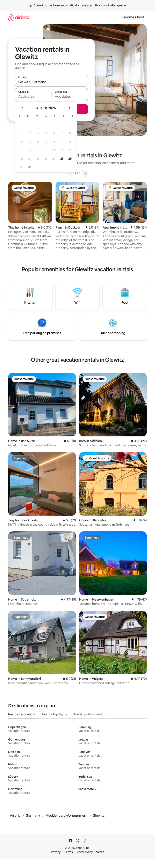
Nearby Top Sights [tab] (54, 714)
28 (62, 158)
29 (70, 158)
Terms (68, 852)
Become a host (132, 17)
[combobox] (51, 81)
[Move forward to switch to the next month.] (69, 108)
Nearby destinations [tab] (22, 714)
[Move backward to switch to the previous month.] (22, 108)
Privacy (55, 852)
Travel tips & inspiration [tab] (89, 714)
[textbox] (33, 96)
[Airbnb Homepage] (18, 17)
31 (29, 167)
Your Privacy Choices (90, 852)
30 (21, 167)
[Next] (85, 173)
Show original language (110, 5)
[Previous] (70, 173)
